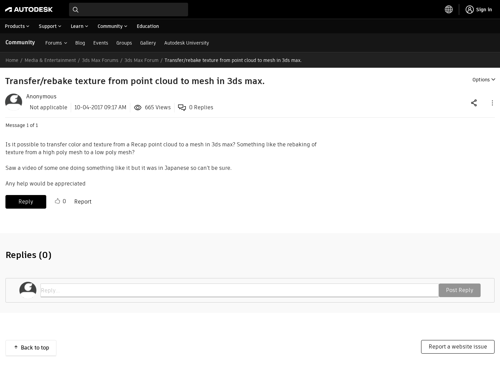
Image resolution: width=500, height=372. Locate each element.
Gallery (148, 42)
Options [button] (481, 79)
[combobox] (128, 9)
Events (100, 42)
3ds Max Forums (100, 60)
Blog (80, 42)
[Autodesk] (29, 9)
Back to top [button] (35, 348)
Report (82, 202)
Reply (25, 202)
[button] (492, 102)
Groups (124, 42)
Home (11, 60)
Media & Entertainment (50, 60)
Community (20, 42)
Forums (53, 42)
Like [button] (57, 201)
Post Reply (459, 290)
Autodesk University (186, 42)
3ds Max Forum (141, 60)
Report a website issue (458, 347)
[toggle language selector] (449, 9)
